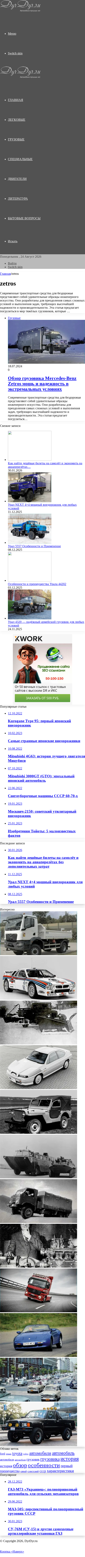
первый (67, 1466)
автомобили (40, 1453)
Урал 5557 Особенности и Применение (34, 546)
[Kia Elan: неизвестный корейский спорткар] (38, 1356)
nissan (8, 1454)
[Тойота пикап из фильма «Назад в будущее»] (38, 1445)
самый (23, 1471)
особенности (44, 1465)
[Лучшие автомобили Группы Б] (38, 998)
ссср (43, 1471)
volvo (25, 1454)
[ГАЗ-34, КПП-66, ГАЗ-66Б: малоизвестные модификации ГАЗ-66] (38, 1222)
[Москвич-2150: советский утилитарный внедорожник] (38, 1132)
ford (2, 1453)
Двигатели (17, 179)
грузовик (33, 1459)
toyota (17, 1453)
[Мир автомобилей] (20, 10)
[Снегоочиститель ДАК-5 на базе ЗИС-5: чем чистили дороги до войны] (38, 1043)
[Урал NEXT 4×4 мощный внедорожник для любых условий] (29, 501)
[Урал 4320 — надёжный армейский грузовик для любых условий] (29, 618)
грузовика (50, 1459)
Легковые (16, 119)
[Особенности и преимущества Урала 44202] (29, 580)
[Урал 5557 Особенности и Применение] (29, 542)
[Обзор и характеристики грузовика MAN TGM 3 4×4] (38, 954)
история (69, 1459)
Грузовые (16, 139)
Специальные (20, 159)
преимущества (10, 1471)
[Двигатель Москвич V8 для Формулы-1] (38, 1266)
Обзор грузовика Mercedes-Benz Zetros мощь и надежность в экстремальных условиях (42, 384)
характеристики (60, 1471)
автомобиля (7, 1459)
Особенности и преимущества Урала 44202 (37, 584)
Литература (18, 198)
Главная (5, 273)
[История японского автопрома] (38, 1400)
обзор (20, 1465)
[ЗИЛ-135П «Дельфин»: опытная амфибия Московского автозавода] (38, 1177)
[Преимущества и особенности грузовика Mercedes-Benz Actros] (38, 1311)
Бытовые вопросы (24, 218)
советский (33, 1471)
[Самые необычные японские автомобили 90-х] (38, 1088)
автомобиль (63, 1453)
